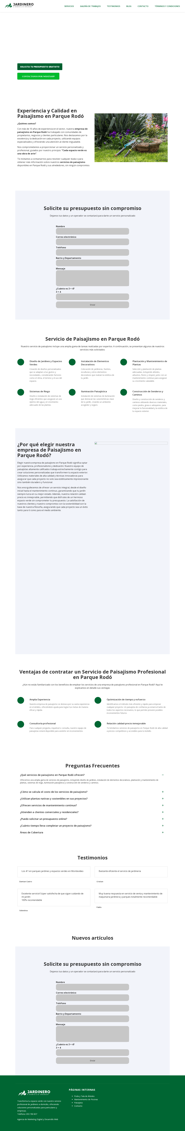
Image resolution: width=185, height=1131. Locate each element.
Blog (128, 6)
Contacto (143, 6)
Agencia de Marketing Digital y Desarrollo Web (37, 1119)
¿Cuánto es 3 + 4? (65, 290)
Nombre (60, 226)
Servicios (69, 6)
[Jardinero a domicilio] (19, 4)
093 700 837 (31, 1114)
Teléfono (61, 247)
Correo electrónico (66, 236)
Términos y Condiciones (167, 6)
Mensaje (60, 268)
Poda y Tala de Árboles (84, 1096)
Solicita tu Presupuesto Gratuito (39, 66)
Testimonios (113, 6)
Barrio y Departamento (68, 258)
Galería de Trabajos (90, 6)
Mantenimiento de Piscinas (86, 1099)
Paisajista (78, 1102)
